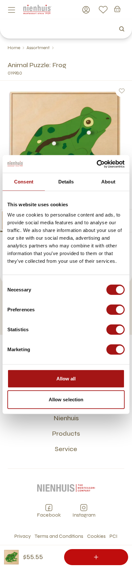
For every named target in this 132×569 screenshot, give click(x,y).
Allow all (66, 378)
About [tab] (108, 181)
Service (66, 449)
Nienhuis (66, 418)
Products (66, 434)
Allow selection (66, 399)
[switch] (115, 309)
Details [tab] (66, 181)
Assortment (38, 47)
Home (14, 47)
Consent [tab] (23, 181)
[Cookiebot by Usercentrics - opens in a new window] (97, 164)
